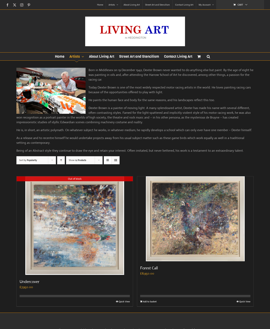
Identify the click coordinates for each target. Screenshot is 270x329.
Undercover (29, 281)
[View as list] (115, 160)
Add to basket (150, 301)
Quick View (124, 301)
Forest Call (149, 268)
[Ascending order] (61, 160)
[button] (208, 56)
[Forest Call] (195, 218)
